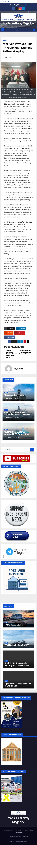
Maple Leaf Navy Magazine (18, 23)
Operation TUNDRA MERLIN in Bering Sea (17, 684)
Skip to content (5, 1)
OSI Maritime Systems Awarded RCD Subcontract (16, 433)
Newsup (29, 830)
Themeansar (18, 832)
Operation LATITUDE (14, 395)
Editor (20, 368)
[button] (31, 30)
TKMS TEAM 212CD (13, 625)
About (11, 836)
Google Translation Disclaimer (18, 841)
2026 (6, 622)
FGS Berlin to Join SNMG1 (16, 645)
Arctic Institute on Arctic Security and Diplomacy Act (17, 664)
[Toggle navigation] (17, 29)
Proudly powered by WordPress (13, 830)
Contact (25, 836)
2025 (5, 40)
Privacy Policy (18, 836)
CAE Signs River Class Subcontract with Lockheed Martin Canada (17, 414)
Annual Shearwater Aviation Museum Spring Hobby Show (11, 354)
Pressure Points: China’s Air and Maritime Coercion (25, 352)
